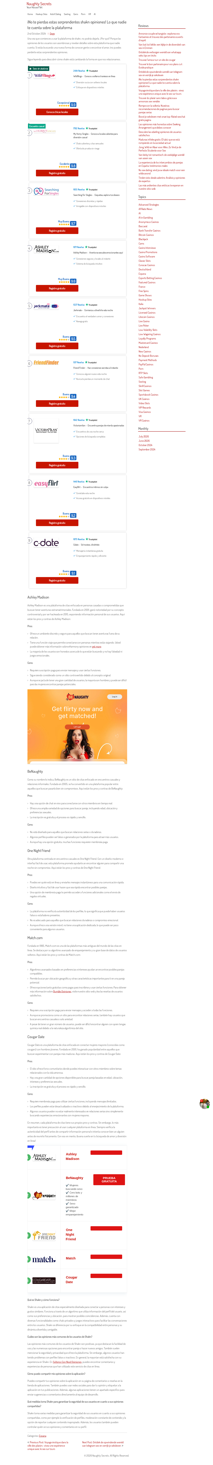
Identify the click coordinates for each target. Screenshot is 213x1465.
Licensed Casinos (147, 312)
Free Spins (144, 291)
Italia (141, 304)
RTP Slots (143, 373)
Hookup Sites (41, 14)
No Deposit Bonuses (148, 355)
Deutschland (145, 269)
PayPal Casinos (146, 364)
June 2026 (144, 440)
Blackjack (143, 239)
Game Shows (145, 295)
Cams (75, 14)
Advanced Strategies (149, 204)
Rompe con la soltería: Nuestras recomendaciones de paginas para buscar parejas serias (159, 109)
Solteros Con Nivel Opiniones (67, 1362)
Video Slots (144, 403)
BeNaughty (74, 1178)
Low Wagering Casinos (150, 334)
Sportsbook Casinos (148, 394)
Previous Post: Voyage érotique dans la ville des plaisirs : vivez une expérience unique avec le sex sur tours (47, 1446)
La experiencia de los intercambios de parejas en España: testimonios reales (161, 164)
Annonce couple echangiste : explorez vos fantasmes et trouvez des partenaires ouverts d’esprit (161, 37)
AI (95, 14)
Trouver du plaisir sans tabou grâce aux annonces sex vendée (158, 99)
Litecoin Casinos (146, 317)
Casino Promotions (148, 252)
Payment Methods (148, 360)
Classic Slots (145, 260)
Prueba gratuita (109, 1179)
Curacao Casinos (147, 265)
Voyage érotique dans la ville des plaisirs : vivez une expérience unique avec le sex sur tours (161, 92)
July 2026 (144, 436)
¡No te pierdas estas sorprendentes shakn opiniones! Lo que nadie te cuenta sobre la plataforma (159, 83)
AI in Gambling (146, 217)
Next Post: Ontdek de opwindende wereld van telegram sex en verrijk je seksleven (103, 1444)
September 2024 (147, 449)
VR (89, 14)
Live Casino (144, 321)
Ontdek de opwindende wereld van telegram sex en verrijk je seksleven (160, 73)
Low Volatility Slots (148, 329)
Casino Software (147, 256)
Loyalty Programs (147, 338)
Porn (83, 14)
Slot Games (144, 390)
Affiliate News (145, 209)
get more (96, 646)
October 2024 (145, 445)
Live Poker (144, 325)
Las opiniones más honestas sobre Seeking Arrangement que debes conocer (159, 126)
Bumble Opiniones (62, 991)
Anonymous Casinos (149, 222)
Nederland (144, 347)
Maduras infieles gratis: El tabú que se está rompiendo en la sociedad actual (159, 141)
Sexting (67, 14)
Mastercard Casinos (148, 342)
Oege (52, 33)
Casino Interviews (147, 247)
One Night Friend (71, 1234)
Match (71, 1258)
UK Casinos (144, 399)
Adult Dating (55, 14)
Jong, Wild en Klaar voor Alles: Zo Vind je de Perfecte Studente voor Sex (160, 148)
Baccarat (143, 226)
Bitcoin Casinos (146, 234)
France (142, 286)
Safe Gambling (146, 377)
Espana (42, 1435)
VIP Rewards (145, 407)
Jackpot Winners (147, 308)
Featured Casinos (147, 282)
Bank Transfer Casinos (149, 230)
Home (30, 14)
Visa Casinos (145, 411)
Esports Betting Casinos (150, 278)
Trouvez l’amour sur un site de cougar (157, 59)
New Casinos (145, 351)
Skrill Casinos (145, 386)
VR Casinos (144, 420)
